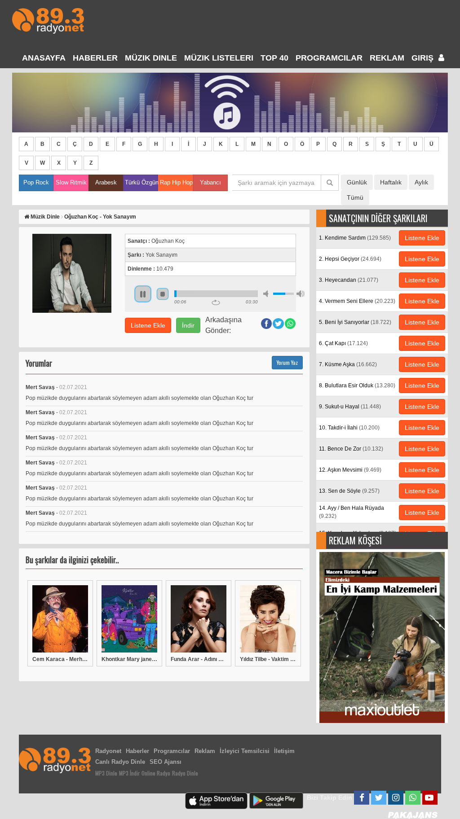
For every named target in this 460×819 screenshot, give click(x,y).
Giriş (423, 57)
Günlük (357, 182)
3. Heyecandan (348, 280)
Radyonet (108, 751)
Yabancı (210, 182)
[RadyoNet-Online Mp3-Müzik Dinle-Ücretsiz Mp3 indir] (48, 20)
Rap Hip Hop (176, 182)
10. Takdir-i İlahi (349, 428)
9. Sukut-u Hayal (350, 406)
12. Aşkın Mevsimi (350, 470)
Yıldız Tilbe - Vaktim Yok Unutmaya (268, 659)
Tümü (355, 197)
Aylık (421, 182)
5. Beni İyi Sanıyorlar (355, 322)
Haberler (137, 751)
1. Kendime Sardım (355, 238)
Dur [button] (162, 294)
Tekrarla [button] (215, 302)
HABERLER (95, 57)
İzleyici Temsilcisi (245, 751)
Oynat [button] (143, 294)
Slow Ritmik (71, 182)
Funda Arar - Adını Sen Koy (198, 659)
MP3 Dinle (106, 773)
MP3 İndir (129, 773)
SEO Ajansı (165, 761)
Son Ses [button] (300, 293)
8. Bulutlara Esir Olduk (357, 385)
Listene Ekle (148, 325)
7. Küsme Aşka (348, 364)
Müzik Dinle (151, 57)
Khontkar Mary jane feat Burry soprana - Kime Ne (129, 659)
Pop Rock (36, 182)
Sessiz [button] (267, 293)
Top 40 (274, 57)
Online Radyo (156, 773)
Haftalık (391, 182)
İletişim (284, 751)
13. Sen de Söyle (349, 491)
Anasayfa (44, 57)
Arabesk (106, 182)
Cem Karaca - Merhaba (60, 659)
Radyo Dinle (185, 773)
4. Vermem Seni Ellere (357, 301)
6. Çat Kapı (343, 343)
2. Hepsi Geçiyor (350, 259)
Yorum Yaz (287, 362)
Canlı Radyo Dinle (120, 761)
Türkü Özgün (141, 182)
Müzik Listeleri (218, 57)
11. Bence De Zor (351, 449)
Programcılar (329, 57)
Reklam (387, 57)
